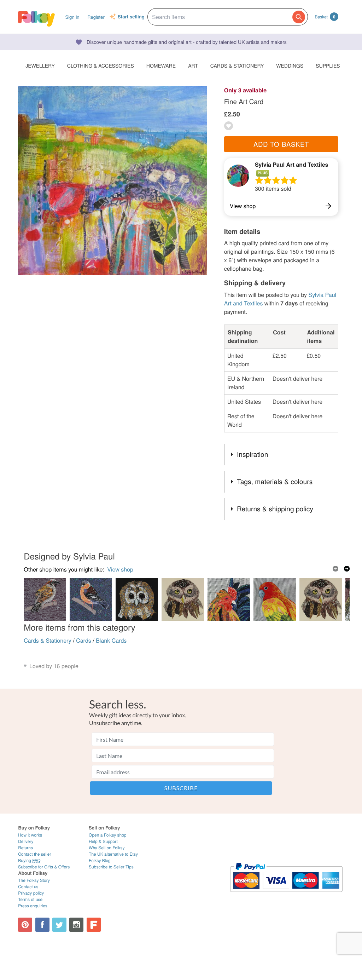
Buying (29, 860)
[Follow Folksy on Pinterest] (25, 925)
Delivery (25, 841)
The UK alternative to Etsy (113, 854)
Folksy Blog (100, 860)
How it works (30, 835)
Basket (325, 16)
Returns (25, 848)
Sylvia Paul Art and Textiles (291, 164)
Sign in (72, 16)
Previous (335, 569)
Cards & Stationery (47, 640)
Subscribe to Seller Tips (111, 867)
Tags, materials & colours (275, 481)
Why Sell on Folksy (107, 848)
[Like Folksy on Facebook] (42, 925)
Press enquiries (32, 906)
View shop (120, 569)
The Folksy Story (34, 880)
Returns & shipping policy (275, 508)
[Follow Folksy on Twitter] (59, 925)
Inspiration (252, 454)
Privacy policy (31, 893)
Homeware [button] (161, 65)
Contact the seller (34, 854)
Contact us (28, 887)
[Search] (298, 17)
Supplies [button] (328, 65)
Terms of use (30, 899)
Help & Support (103, 841)
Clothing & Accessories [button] (100, 65)
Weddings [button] (289, 65)
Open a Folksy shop (107, 835)
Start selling (131, 17)
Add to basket (281, 144)
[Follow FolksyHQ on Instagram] (76, 925)
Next (347, 569)
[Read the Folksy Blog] (94, 925)
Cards (83, 640)
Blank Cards (111, 640)
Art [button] (193, 65)
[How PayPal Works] (286, 895)
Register (96, 16)
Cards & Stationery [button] (237, 65)
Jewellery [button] (40, 65)
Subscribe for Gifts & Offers (44, 867)
